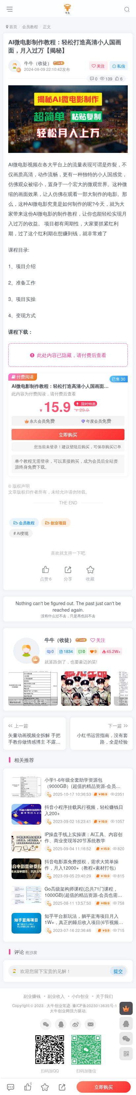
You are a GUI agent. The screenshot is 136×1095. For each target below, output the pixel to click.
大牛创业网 (60, 1010)
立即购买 (68, 434)
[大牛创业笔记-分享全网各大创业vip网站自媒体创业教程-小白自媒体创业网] (68, 7)
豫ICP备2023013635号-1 (94, 1005)
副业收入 (56, 996)
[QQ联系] (126, 1023)
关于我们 (104, 996)
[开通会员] (126, 1008)
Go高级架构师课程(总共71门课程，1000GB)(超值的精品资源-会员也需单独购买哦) (83, 895)
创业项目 (58, 522)
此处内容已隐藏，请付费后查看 (70, 354)
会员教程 (30, 26)
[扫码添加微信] (126, 1038)
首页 (12, 26)
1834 (68, 651)
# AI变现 (21, 533)
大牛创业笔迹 (58, 1005)
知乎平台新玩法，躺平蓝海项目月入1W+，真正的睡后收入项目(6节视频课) (82, 922)
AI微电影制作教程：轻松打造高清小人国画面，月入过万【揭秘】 (64, 46)
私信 (121, 66)
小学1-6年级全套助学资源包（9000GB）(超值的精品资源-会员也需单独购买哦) (82, 786)
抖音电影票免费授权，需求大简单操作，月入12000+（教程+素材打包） (82, 864)
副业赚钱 (32, 996)
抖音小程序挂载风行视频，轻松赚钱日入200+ (84, 810)
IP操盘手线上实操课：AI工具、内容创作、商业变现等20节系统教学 (83, 837)
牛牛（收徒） (38, 63)
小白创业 (80, 996)
